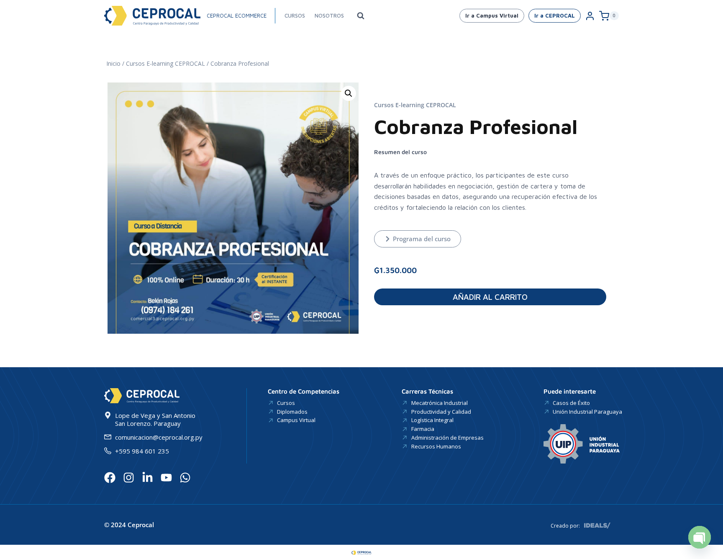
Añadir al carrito (490, 296)
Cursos (295, 15)
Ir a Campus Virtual (491, 15)
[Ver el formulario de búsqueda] (360, 15)
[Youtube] (166, 477)
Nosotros (329, 15)
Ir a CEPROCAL (554, 15)
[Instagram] (128, 477)
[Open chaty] (699, 537)
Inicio (113, 63)
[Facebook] (109, 477)
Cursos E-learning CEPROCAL (165, 63)
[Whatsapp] (185, 477)
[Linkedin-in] (147, 477)
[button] (348, 93)
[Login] (590, 16)
